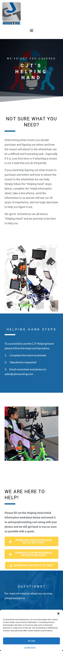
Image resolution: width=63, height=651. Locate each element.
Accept (31, 640)
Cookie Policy (30, 647)
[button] (58, 613)
